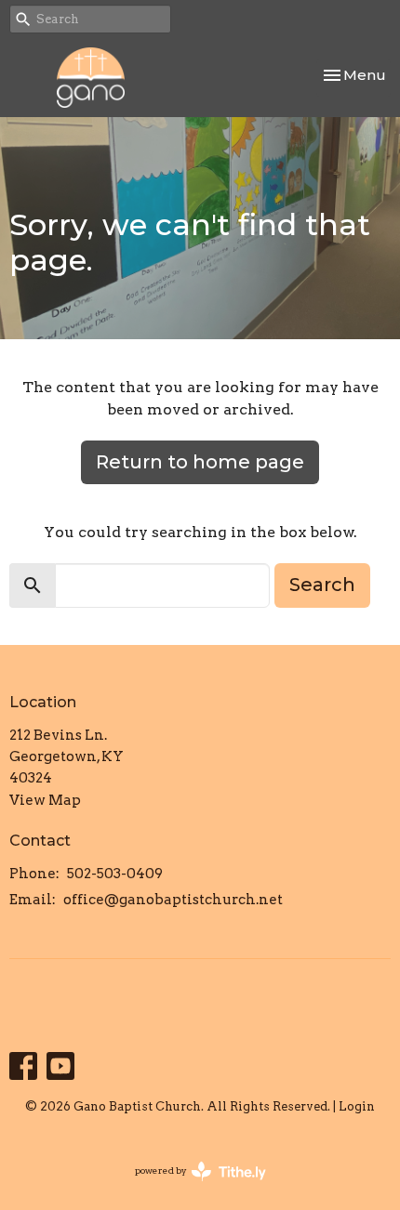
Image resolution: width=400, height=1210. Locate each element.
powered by (191, 1186)
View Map (45, 800)
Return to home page (200, 462)
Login (357, 1106)
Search (322, 584)
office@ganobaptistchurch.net (173, 899)
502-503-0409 (115, 873)
